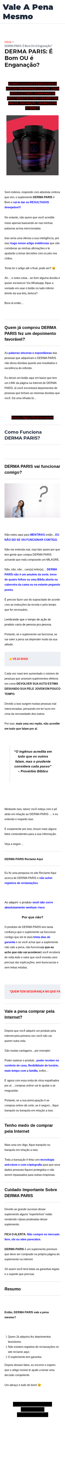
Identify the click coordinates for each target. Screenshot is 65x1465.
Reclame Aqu (47, 872)
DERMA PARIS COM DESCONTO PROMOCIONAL (32, 1409)
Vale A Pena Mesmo (28, 11)
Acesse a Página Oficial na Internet (32, 417)
